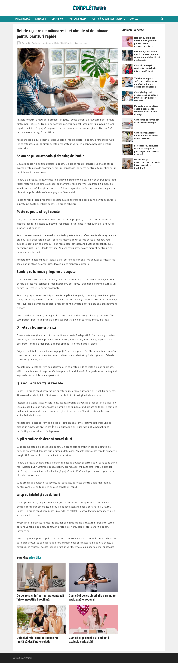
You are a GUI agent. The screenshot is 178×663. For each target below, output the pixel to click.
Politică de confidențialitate (108, 18)
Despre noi (57, 18)
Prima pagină (22, 18)
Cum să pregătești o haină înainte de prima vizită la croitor (146, 135)
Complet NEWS (19, 658)
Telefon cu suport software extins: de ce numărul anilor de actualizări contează (146, 82)
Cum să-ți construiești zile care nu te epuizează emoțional (92, 597)
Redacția (36, 43)
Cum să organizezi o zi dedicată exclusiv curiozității (89, 640)
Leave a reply (81, 43)
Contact (135, 18)
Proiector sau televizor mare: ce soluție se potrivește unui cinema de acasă (146, 150)
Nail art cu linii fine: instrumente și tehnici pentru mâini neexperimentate (146, 42)
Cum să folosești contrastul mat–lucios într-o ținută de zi (145, 68)
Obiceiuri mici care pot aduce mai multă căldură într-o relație (38, 640)
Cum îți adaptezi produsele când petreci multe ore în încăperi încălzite (146, 96)
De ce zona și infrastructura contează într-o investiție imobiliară (40, 597)
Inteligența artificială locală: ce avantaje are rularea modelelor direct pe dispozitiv (147, 55)
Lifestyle (68, 43)
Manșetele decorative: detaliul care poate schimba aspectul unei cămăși (146, 110)
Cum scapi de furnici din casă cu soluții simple (146, 121)
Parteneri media (77, 18)
